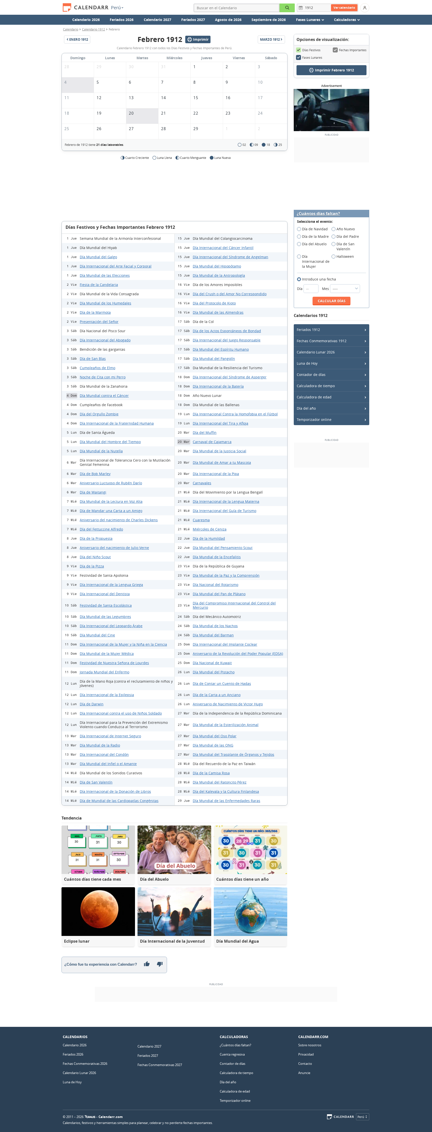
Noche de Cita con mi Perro (103, 377)
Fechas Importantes (352, 50)
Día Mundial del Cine (97, 635)
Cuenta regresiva (232, 1054)
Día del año (306, 408)
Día (300, 288)
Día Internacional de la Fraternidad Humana (117, 423)
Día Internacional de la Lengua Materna (226, 501)
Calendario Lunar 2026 (316, 352)
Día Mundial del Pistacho (213, 672)
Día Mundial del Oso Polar (214, 736)
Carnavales (202, 483)
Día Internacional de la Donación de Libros (115, 791)
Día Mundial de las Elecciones (105, 275)
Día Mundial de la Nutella (101, 451)
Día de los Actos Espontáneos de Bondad (227, 330)
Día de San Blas (93, 358)
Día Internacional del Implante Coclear (225, 644)
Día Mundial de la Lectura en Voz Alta (111, 501)
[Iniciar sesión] (364, 7)
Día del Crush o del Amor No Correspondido (229, 293)
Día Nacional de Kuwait (212, 662)
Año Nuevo (345, 229)
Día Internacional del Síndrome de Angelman (230, 257)
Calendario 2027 (157, 19)
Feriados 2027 (193, 19)
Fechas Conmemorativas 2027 (160, 1065)
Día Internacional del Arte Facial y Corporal (116, 266)
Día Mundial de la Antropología (219, 275)
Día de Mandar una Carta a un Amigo (111, 510)
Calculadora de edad (314, 397)
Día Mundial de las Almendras (218, 312)
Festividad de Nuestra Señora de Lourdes (114, 662)
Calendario (70, 29)
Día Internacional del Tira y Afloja (220, 423)
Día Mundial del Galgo (98, 257)
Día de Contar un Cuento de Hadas (222, 683)
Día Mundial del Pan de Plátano (219, 593)
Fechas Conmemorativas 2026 (85, 1063)
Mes (326, 288)
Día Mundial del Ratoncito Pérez (219, 782)
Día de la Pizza (92, 566)
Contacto (305, 1063)
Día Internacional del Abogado (105, 340)
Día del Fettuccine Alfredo (101, 529)
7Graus (90, 1116)
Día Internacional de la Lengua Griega (111, 584)
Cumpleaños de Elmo (97, 367)
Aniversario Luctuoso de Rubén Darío (111, 483)
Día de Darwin (92, 704)
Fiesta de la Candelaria (99, 284)
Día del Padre (347, 236)
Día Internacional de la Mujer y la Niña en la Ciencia (123, 644)
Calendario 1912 (93, 29)
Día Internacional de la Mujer (316, 261)
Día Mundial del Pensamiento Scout (222, 547)
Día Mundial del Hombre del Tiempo (110, 441)
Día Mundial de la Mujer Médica (107, 653)
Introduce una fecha (319, 279)
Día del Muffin (204, 432)
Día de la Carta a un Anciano (216, 694)
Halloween (345, 256)
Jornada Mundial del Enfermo (104, 672)
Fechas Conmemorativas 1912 (321, 340)
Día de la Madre (315, 236)
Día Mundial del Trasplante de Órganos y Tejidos (233, 754)
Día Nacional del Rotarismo (215, 584)
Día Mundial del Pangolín (214, 358)
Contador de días (311, 374)
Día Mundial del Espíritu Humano (221, 349)
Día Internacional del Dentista (105, 593)
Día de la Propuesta (96, 538)
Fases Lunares (312, 57)
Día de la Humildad (209, 538)
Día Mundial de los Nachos (215, 625)
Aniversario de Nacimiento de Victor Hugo (228, 704)
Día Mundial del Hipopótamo (217, 266)
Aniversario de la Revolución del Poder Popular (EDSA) (238, 653)
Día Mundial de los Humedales (105, 303)
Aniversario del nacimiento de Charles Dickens (119, 520)
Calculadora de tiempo (316, 385)
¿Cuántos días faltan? (318, 213)
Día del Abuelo (314, 244)
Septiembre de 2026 (269, 19)
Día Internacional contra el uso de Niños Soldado (121, 713)
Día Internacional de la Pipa (216, 473)
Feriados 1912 (308, 329)
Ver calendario (344, 7)
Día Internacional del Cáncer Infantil (223, 247)
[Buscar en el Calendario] (287, 7)
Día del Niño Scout (95, 557)
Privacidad (306, 1054)
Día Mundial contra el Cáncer (104, 395)
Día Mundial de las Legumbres (105, 616)
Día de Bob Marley (95, 473)
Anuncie (304, 1073)
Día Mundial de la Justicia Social (219, 451)
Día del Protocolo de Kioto (214, 303)
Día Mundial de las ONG (213, 745)
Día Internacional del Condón (104, 754)
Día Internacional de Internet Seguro (110, 736)
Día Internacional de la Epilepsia (107, 694)
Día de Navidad (315, 229)
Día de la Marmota (95, 312)
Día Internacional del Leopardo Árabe (111, 625)
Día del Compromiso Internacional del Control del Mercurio (234, 605)
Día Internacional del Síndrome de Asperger (229, 377)
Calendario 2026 (86, 19)
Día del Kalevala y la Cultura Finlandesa (226, 791)
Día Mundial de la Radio (100, 745)
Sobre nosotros (309, 1045)
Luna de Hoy (307, 363)
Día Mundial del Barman (213, 635)
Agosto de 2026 (228, 19)
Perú (116, 7)
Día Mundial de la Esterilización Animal (225, 724)
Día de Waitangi (93, 492)
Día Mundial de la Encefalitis (217, 557)
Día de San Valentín (96, 782)
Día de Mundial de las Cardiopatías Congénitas (119, 800)
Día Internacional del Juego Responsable (226, 340)
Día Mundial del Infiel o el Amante (108, 763)
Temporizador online (314, 419)
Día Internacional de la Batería (218, 386)
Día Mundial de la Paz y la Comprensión (226, 575)
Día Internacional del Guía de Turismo (224, 510)
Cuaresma (201, 520)
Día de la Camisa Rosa (211, 773)
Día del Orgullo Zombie (99, 414)
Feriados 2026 (122, 19)
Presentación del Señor (99, 321)
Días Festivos (311, 50)
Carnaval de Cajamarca (212, 441)
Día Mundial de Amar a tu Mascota (222, 462)
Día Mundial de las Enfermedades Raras (226, 800)
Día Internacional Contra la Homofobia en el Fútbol (235, 414)
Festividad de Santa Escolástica (106, 605)
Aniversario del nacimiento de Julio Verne (114, 547)
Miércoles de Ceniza (209, 529)
